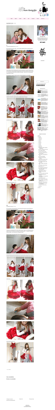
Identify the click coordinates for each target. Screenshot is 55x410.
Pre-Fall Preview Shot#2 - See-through (43, 173)
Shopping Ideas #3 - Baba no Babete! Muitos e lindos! (44, 119)
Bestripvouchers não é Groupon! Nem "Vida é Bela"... (43, 176)
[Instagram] (41, 42)
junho (39, 142)
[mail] (43, 42)
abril (39, 144)
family (20, 18)
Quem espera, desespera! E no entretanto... (42, 174)
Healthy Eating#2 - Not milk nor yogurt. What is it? (44, 106)
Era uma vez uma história (43, 102)
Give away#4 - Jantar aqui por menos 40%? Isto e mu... (43, 180)
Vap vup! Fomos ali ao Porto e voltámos (44, 123)
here (25, 231)
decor (38, 18)
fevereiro (40, 146)
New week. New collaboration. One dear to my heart (43, 153)
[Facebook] (40, 42)
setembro (40, 138)
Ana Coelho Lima (42, 36)
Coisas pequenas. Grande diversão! (43, 165)
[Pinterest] (44, 42)
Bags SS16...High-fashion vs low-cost (43, 149)
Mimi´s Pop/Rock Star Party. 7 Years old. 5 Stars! (43, 162)
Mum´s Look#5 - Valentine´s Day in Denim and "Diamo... (43, 169)
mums (24, 18)
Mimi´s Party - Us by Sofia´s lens (42, 160)
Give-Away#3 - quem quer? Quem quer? (44, 90)
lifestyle (42, 18)
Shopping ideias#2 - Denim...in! (42, 170)
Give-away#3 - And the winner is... (43, 184)
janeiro (40, 186)
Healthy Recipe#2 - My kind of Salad (43, 159)
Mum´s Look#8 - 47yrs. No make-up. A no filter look (44, 115)
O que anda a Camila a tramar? (42, 151)
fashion (33, 18)
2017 (38, 135)
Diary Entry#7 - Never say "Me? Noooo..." (42, 171)
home (11, 18)
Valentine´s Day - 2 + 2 (41, 166)
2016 (38, 136)
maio (39, 143)
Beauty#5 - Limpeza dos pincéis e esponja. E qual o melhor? (44, 111)
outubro (40, 137)
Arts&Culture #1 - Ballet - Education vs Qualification (44, 127)
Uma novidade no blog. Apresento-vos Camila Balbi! (43, 183)
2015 (38, 187)
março (39, 145)
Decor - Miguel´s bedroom (42, 150)
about (16, 18)
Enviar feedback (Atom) (12, 400)
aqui (7, 72)
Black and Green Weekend (42, 156)
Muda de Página (29, 406)
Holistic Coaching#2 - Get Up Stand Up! (43, 163)
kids (28, 18)
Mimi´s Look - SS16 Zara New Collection (42, 158)
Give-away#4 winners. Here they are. (43, 167)
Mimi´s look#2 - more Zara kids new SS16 (43, 155)
